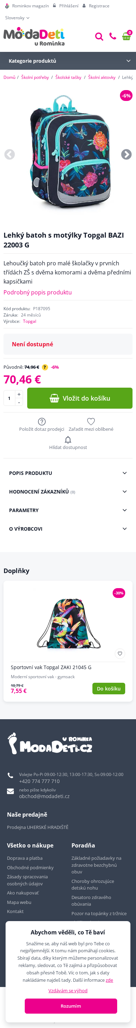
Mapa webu (19, 902)
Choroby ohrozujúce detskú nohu (92, 884)
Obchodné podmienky (30, 867)
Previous (9, 155)
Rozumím (71, 1006)
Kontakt (15, 911)
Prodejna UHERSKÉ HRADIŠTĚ (37, 827)
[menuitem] (27, 6)
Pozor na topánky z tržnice (99, 913)
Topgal (29, 321)
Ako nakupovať (23, 893)
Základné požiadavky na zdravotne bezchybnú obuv (96, 865)
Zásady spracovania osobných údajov (27, 880)
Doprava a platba (25, 858)
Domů (9, 77)
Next (126, 155)
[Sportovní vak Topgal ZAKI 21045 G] (68, 641)
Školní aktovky (101, 77)
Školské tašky (68, 77)
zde (109, 980)
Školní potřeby (35, 77)
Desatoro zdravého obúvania (91, 900)
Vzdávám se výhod (68, 990)
